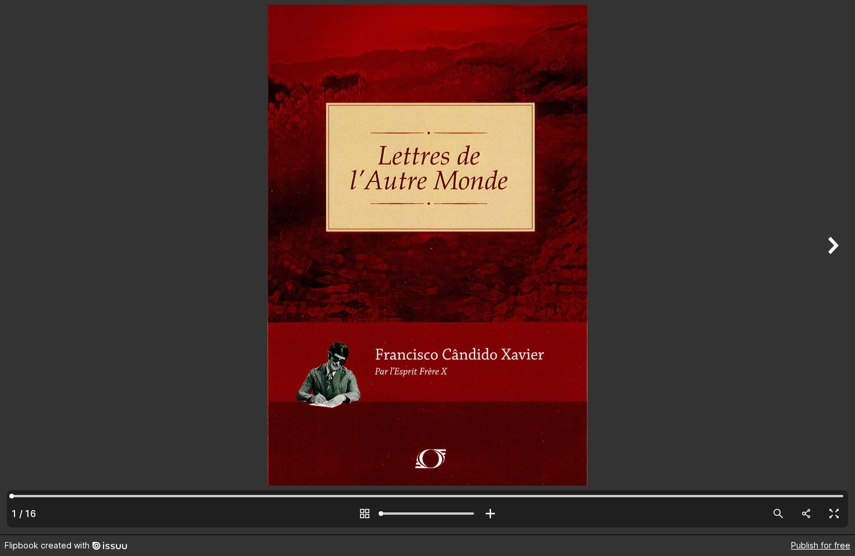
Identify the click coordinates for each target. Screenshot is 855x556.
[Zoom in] (490, 513)
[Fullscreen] (834, 513)
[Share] (806, 513)
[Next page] (831, 267)
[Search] (778, 513)
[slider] (427, 513)
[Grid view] (364, 513)
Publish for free (820, 545)
